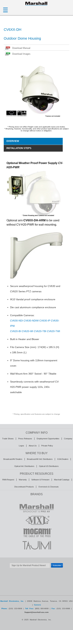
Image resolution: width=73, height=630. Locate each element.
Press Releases (25, 439)
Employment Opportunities (48, 439)
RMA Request (8, 480)
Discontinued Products (24, 487)
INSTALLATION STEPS (18, 148)
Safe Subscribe (36, 570)
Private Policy (47, 446)
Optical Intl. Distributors (24, 466)
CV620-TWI (53, 331)
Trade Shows (8, 439)
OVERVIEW (12, 141)
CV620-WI (27, 331)
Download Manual (21, 48)
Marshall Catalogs (61, 480)
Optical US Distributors (49, 466)
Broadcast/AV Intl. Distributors (40, 459)
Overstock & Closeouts (48, 487)
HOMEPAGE (36, 3)
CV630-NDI (16, 320)
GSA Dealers (62, 459)
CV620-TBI (40, 331)
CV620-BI (15, 331)
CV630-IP (44, 320)
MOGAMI (36, 532)
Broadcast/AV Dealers (12, 459)
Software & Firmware (40, 480)
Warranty (23, 480)
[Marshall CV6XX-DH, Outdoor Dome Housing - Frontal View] (37, 119)
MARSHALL (36, 508)
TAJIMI (36, 545)
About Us (33, 446)
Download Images (21, 54)
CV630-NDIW (31, 320)
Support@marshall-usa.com (36, 612)
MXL (36, 520)
